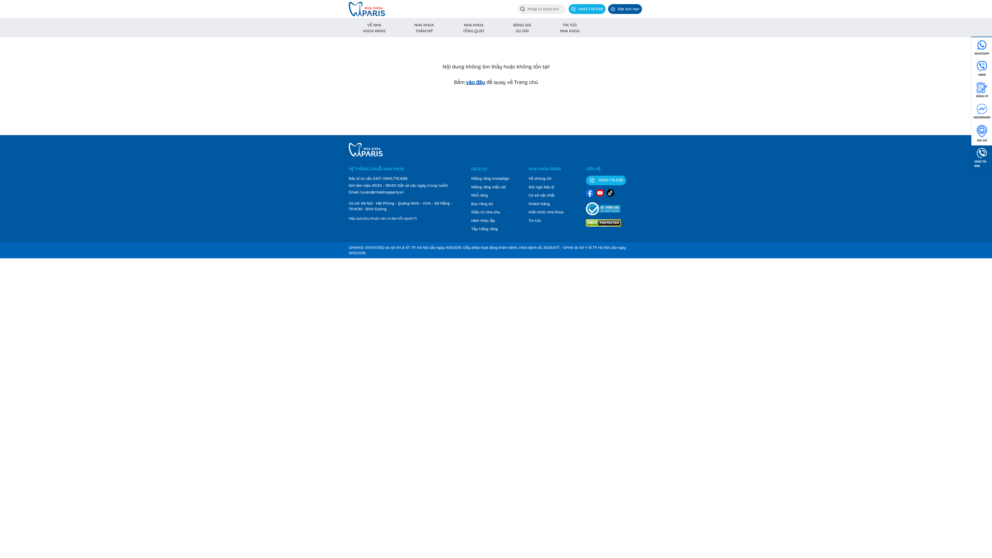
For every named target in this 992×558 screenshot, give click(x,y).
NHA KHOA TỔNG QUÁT (473, 28)
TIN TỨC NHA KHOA (570, 28)
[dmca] (603, 227)
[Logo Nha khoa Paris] (366, 155)
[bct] (603, 216)
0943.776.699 (395, 178)
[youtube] (600, 194)
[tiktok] (610, 194)
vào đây (475, 82)
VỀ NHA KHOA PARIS (374, 28)
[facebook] (590, 194)
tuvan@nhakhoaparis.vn (382, 192)
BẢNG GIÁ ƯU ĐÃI (522, 28)
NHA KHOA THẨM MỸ (424, 28)
